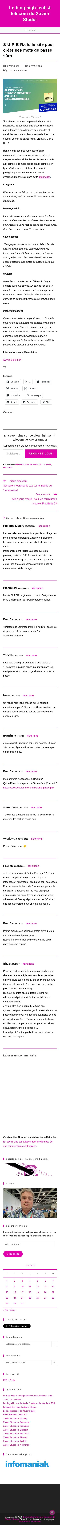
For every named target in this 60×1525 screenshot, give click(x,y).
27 (45, 1297)
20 (45, 1292)
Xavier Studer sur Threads (15, 1437)
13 (45, 1286)
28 (53, 1297)
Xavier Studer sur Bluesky (15, 1418)
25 (30, 1297)
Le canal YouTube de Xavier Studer (19, 1407)
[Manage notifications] (52, 1512)
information (44, 176)
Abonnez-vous (41, 453)
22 (7, 1297)
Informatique (22, 464)
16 (15, 1292)
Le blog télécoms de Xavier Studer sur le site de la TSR (29, 1403)
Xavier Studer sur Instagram (16, 1426)
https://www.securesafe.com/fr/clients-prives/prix (28, 787)
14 (53, 1286)
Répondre (44, 526)
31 (22, 1303)
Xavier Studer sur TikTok (14, 1441)
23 (15, 1297)
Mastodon (36, 1521)
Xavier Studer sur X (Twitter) (16, 1445)
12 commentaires (17, 70)
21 (53, 1292)
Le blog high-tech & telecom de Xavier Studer (30, 13)
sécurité (7, 468)
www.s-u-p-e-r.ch (12, 359)
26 (37, 1297)
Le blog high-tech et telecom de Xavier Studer (30, 1518)
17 (22, 1292)
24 (22, 1297)
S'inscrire (13, 1254)
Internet (34, 464)
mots (42, 464)
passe (48, 464)
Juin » (13, 1310)
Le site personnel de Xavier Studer (19, 1411)
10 (22, 1286)
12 (37, 1286)
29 (7, 1303)
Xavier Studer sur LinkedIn (15, 1430)
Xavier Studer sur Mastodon (16, 1433)
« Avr (5, 1310)
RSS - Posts (9, 1380)
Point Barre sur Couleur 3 (15, 1414)
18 (30, 1292)
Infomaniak (24, 1521)
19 (37, 1292)
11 (30, 1286)
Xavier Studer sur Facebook (16, 1422)
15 (7, 1292)
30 (15, 1303)
